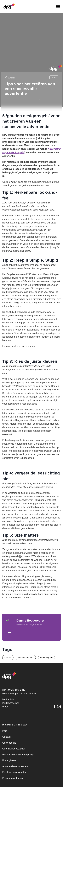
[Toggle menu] (57, 6)
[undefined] (9, 632)
